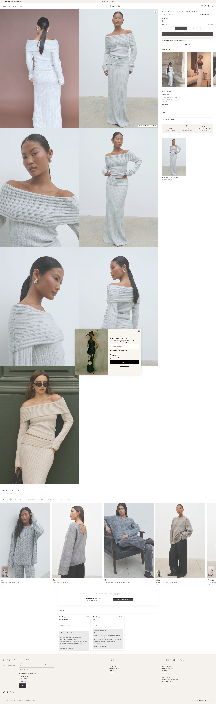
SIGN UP (124, 362)
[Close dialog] (139, 331)
